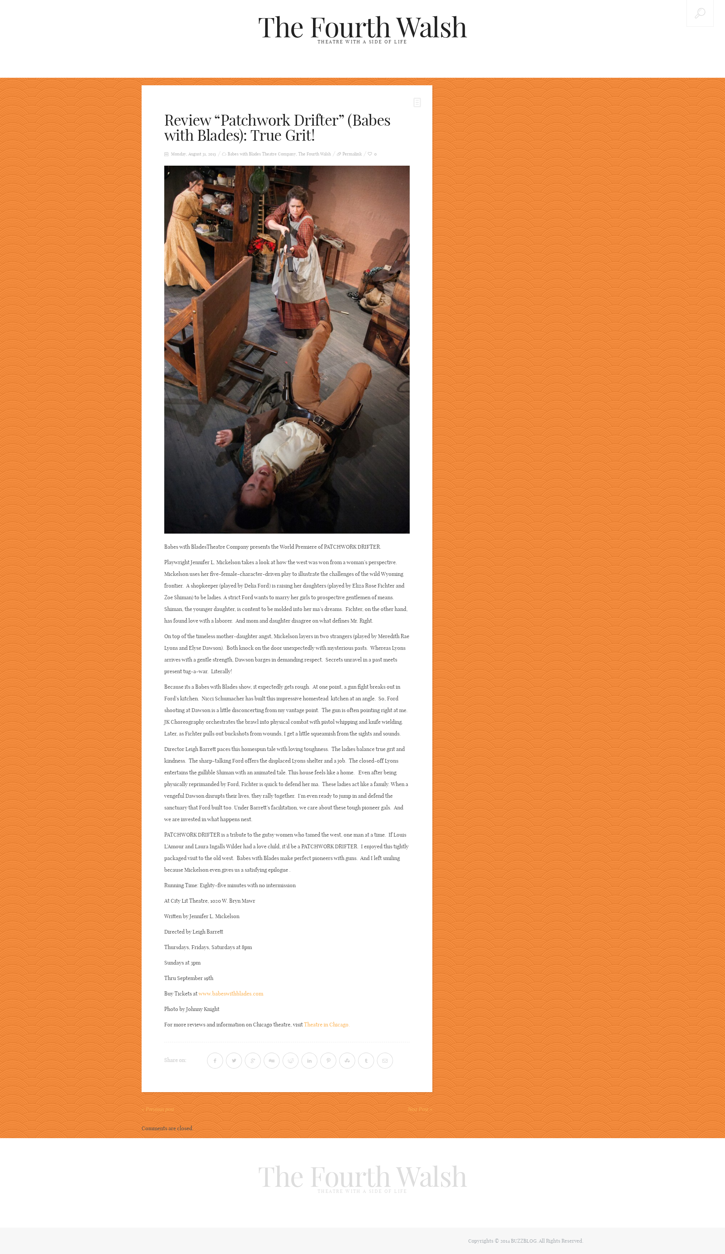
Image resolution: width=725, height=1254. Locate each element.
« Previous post (158, 1109)
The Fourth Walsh (362, 27)
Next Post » (420, 1109)
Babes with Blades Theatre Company (262, 154)
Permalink (352, 154)
